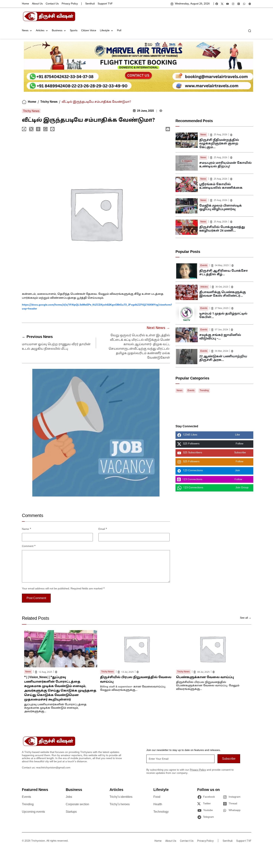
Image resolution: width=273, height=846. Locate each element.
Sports (73, 30)
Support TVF (105, 3)
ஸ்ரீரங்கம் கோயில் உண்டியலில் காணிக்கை (221, 186)
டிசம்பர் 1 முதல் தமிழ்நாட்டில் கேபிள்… (223, 315)
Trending (204, 391)
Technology (161, 812)
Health (157, 804)
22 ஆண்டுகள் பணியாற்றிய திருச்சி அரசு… (223, 358)
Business (57, 30)
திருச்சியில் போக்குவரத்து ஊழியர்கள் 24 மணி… (222, 229)
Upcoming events (33, 812)
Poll (119, 30)
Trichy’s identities (121, 797)
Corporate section (77, 804)
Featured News (35, 790)
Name (26, 529)
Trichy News (49, 102)
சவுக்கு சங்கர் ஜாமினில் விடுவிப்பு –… (220, 337)
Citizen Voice (88, 30)
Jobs (69, 797)
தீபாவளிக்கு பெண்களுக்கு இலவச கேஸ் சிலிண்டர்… (222, 294)
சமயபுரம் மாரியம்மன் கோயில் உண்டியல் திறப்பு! (225, 164)
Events (203, 265)
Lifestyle (105, 30)
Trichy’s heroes (120, 804)
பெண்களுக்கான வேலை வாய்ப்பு (205, 677)
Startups (71, 812)
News (25, 30)
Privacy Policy (70, 3)
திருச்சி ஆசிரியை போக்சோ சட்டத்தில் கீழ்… (223, 272)
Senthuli (90, 3)
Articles (40, 30)
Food (156, 797)
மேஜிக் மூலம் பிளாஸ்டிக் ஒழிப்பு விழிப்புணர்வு (220, 207)
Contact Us (52, 3)
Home (25, 3)
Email (102, 529)
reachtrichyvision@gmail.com (53, 767)
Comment (29, 546)
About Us (37, 3)
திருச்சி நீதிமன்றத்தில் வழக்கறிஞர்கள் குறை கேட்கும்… (219, 143)
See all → (245, 618)
